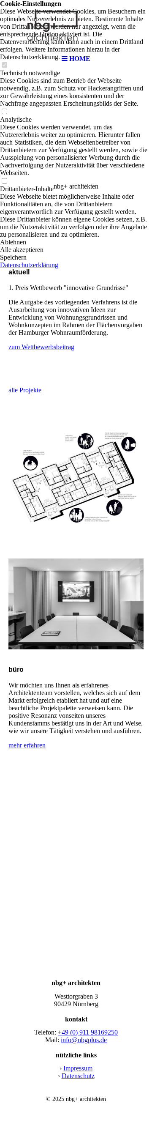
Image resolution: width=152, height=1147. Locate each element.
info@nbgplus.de (84, 1039)
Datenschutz (78, 1075)
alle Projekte (24, 390)
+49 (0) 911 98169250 (88, 1032)
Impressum (77, 1068)
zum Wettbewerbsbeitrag (41, 346)
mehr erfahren (27, 745)
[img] (76, 25)
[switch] (4, 111)
